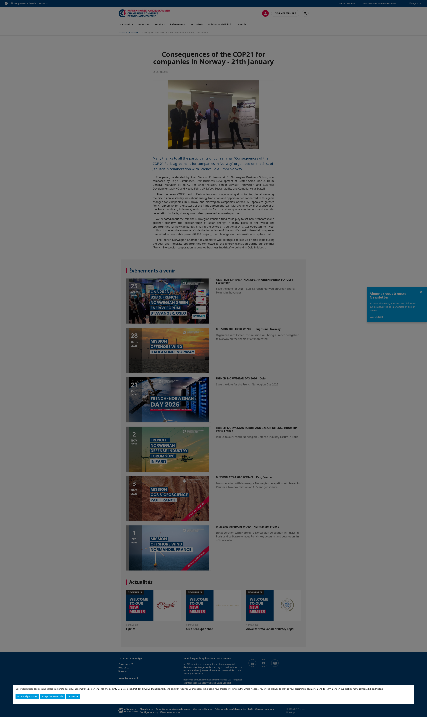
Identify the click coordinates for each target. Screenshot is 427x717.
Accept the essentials (52, 696)
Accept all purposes (27, 696)
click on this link (375, 688)
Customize (73, 696)
